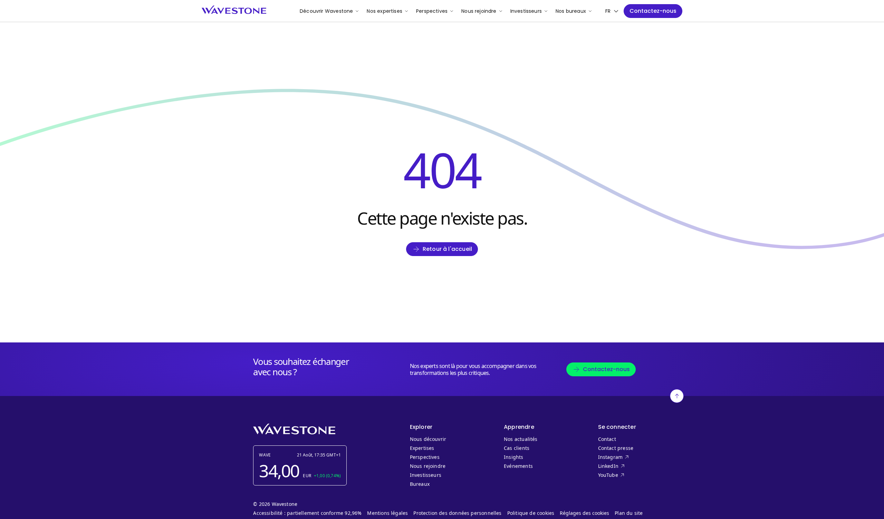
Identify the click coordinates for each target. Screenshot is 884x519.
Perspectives (432, 11)
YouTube (622, 475)
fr (608, 11)
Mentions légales (387, 513)
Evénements (518, 466)
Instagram (622, 457)
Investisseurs (526, 11)
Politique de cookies (531, 513)
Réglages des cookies (584, 513)
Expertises (422, 448)
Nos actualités (521, 439)
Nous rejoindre (479, 11)
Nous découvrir (428, 439)
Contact (607, 439)
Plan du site (629, 513)
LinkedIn (622, 466)
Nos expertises (384, 11)
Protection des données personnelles (457, 513)
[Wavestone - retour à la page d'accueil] (234, 10)
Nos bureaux (571, 11)
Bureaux (421, 484)
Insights (513, 457)
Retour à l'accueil (447, 249)
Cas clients (516, 448)
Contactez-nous (653, 11)
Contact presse (616, 448)
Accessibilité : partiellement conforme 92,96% (307, 513)
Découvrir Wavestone (326, 11)
